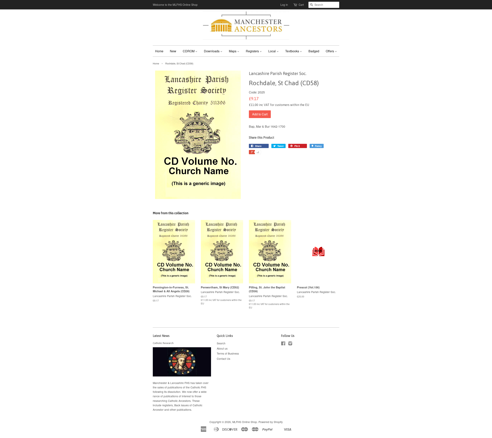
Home (159, 51)
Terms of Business (228, 353)
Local (272, 51)
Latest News (161, 335)
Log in (284, 5)
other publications (180, 409)
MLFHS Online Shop (244, 422)
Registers (253, 51)
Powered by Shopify (270, 422)
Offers (330, 51)
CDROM (189, 51)
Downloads (212, 51)
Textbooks (292, 51)
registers (167, 405)
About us (222, 348)
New (173, 51)
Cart (301, 5)
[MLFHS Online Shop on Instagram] (290, 344)
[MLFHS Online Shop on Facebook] (283, 344)
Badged (313, 51)
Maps (233, 51)
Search (221, 343)
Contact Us (223, 359)
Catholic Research (163, 343)
